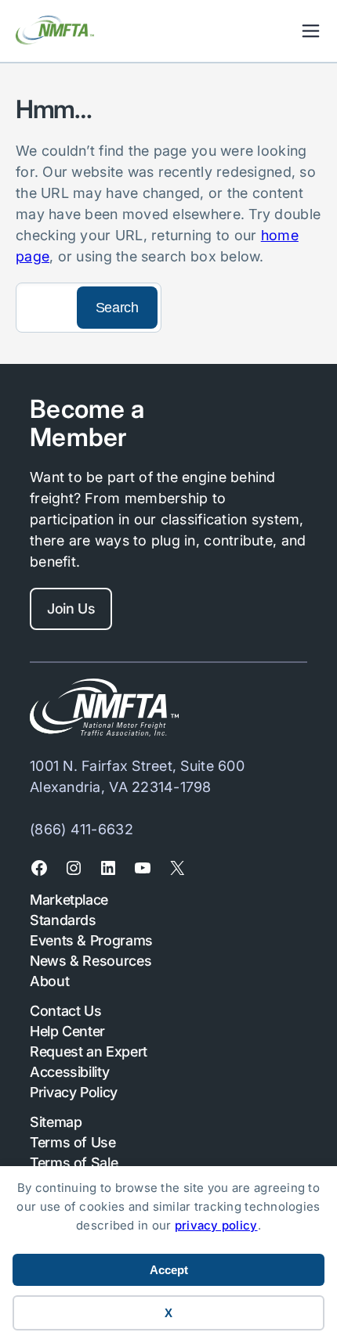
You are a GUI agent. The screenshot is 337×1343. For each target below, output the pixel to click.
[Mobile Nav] (310, 30)
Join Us (71, 608)
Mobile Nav (310, 30)
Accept (169, 1269)
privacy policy (216, 1225)
